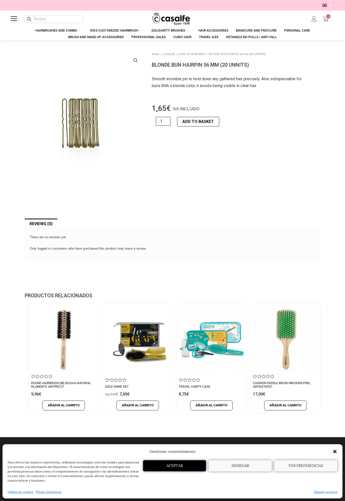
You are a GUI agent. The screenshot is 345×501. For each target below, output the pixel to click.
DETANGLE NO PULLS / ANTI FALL (251, 37)
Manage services (325, 492)
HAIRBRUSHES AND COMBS (56, 30)
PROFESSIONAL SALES (148, 37)
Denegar (240, 465)
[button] (334, 451)
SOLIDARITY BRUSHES (168, 30)
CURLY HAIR (182, 37)
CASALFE (169, 54)
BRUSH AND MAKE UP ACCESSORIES (96, 37)
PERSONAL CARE (297, 30)
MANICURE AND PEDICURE (256, 30)
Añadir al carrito (64, 405)
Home (156, 54)
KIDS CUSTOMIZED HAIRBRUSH (114, 30)
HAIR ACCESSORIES (213, 30)
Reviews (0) (41, 223)
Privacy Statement (49, 492)
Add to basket (198, 121)
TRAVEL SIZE (208, 37)
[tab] (41, 224)
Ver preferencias (305, 465)
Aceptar (174, 465)
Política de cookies (20, 492)
